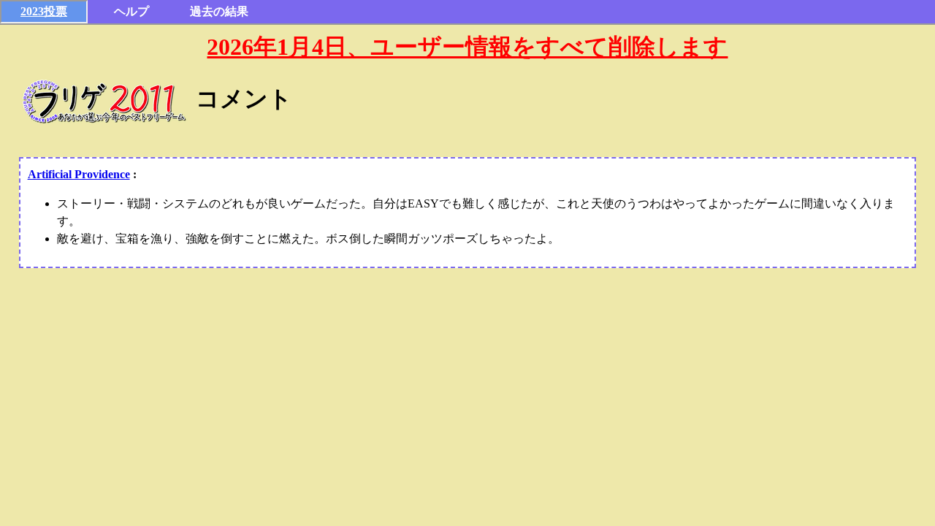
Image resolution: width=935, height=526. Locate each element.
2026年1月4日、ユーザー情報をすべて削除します (467, 47)
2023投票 (43, 11)
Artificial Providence (79, 174)
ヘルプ (131, 11)
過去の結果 (219, 11)
